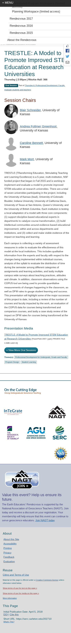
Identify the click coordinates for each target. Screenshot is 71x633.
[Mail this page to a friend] (67, 63)
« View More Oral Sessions (21, 350)
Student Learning (29, 362)
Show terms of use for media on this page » (21, 593)
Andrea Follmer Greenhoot (38, 126)
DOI (5, 614)
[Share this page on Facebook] (67, 51)
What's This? (8, 622)
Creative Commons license (47, 580)
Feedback (8, 557)
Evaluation (9, 561)
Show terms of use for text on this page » (20, 588)
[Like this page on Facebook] (67, 46)
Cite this (14, 614)
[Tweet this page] (67, 57)
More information (10, 598)
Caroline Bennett (31, 143)
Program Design (12, 362)
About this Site (11, 539)
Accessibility (10, 543)
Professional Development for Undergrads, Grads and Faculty (41, 357)
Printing (7, 548)
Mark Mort (27, 159)
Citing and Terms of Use (16, 574)
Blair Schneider (30, 110)
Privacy (7, 552)
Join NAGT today (45, 520)
